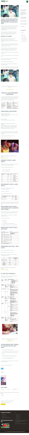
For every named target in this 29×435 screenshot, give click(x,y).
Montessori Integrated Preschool (6, 417)
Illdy (6, 431)
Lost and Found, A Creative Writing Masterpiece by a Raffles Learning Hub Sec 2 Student (24, 13)
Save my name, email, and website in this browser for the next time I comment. (9, 393)
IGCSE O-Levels (18, 417)
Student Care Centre (24, 41)
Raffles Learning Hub (24, 38)
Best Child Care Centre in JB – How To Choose (24, 21)
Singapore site (24, 423)
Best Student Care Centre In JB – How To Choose (24, 24)
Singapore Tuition (18, 414)
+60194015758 (17, 422)
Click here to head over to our (19, 423)
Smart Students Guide (24, 39)
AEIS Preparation (4, 414)
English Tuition (23, 35)
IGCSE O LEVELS (23, 36)
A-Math (22, 32)
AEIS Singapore (23, 26)
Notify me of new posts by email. (6, 402)
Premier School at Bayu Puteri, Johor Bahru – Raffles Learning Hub (24, 18)
